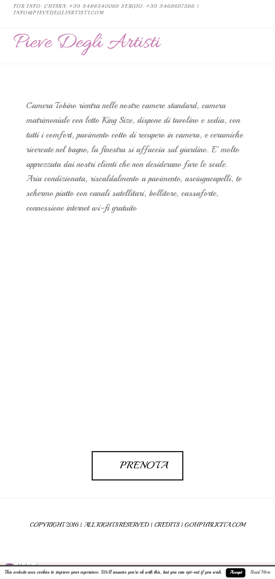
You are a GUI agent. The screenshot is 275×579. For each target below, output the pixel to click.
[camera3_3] (193, 299)
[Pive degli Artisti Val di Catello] (87, 44)
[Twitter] (248, 22)
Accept (236, 572)
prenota (144, 465)
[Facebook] (240, 22)
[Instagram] (257, 22)
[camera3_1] (82, 299)
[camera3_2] (82, 383)
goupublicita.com (214, 524)
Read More (260, 572)
